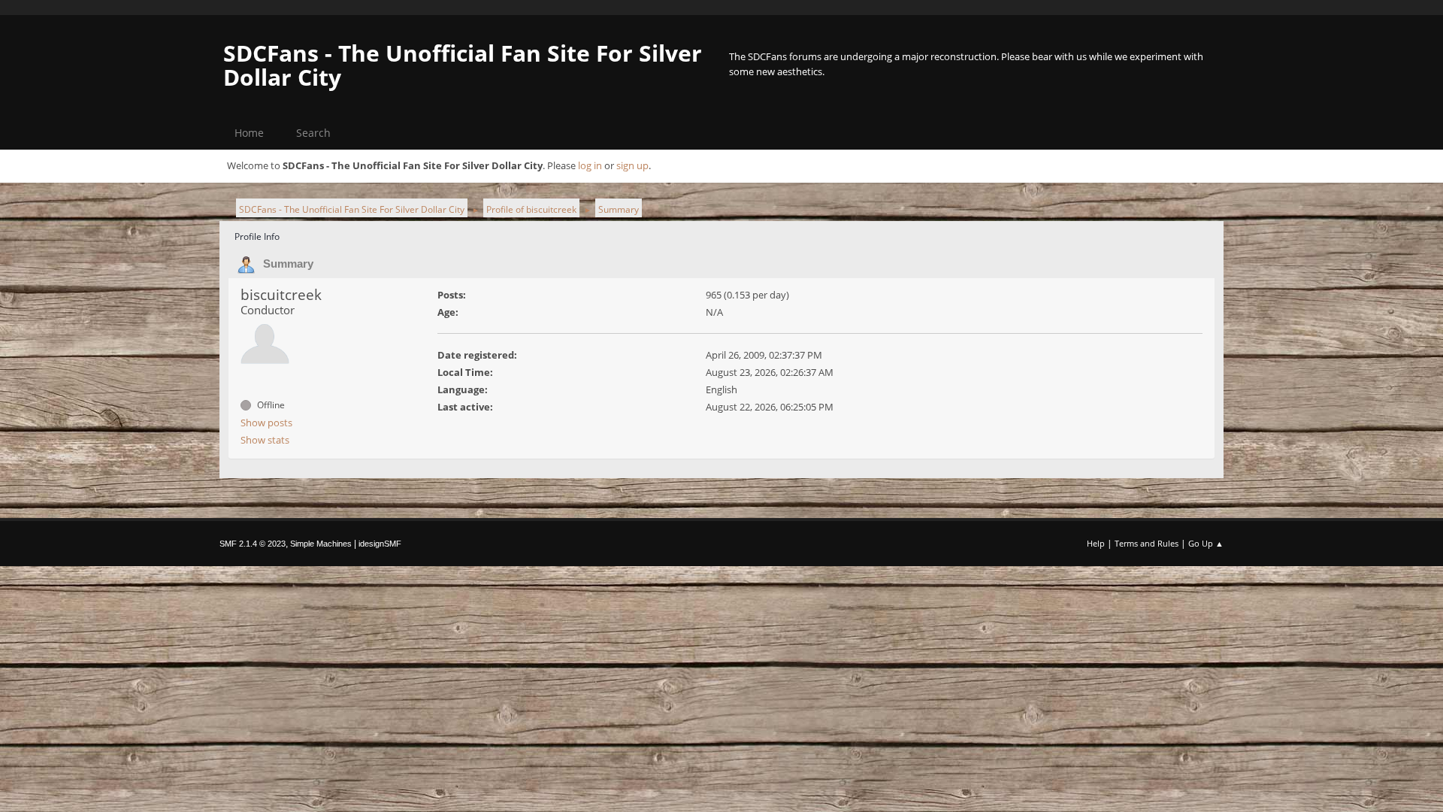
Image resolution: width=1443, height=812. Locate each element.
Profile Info (257, 236)
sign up (632, 165)
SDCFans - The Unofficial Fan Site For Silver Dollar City (462, 65)
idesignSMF (379, 543)
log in (590, 165)
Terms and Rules (1146, 543)
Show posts (266, 422)
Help (1096, 543)
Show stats (264, 440)
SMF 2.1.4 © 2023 (252, 543)
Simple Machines (321, 543)
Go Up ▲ (1206, 543)
